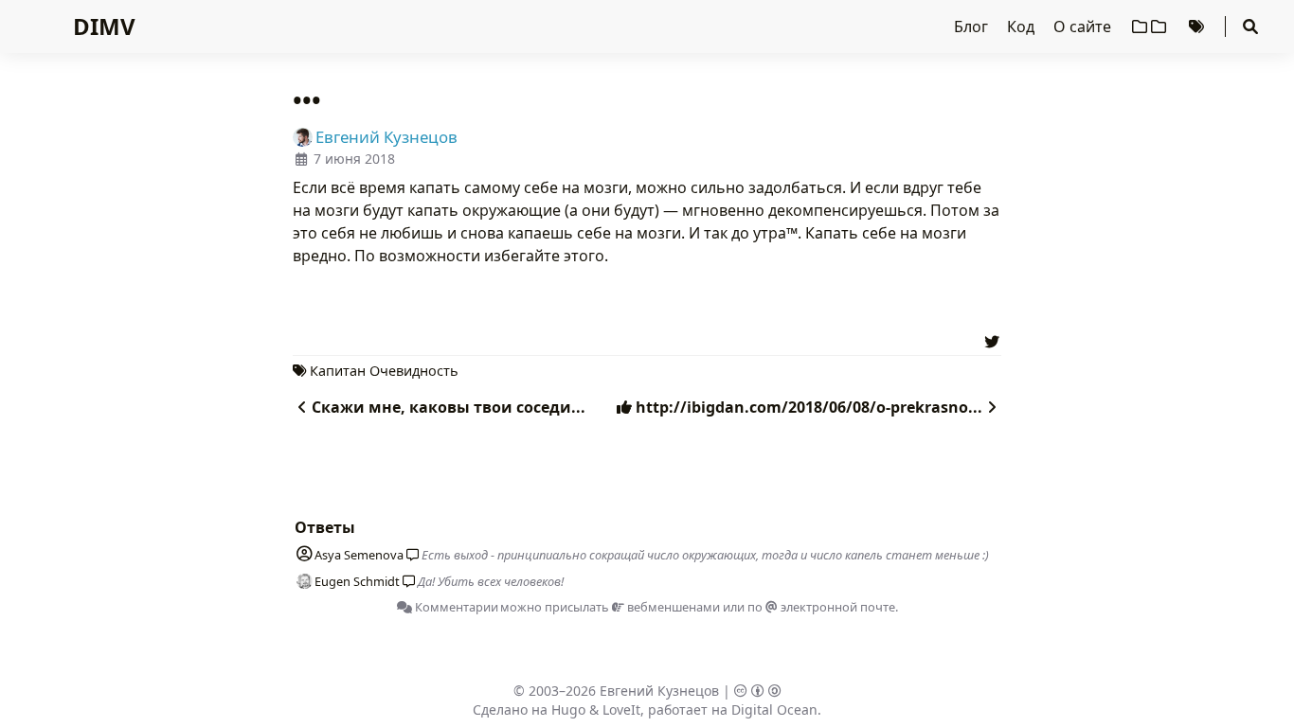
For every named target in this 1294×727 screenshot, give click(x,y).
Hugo (568, 709)
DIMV (104, 26)
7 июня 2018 (354, 159)
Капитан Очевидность (384, 371)
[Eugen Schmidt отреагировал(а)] (405, 581)
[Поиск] (1250, 26)
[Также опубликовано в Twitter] (991, 338)
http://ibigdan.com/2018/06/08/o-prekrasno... (807, 407)
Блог (973, 26)
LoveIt (621, 709)
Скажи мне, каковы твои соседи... (448, 407)
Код (1022, 26)
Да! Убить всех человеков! (491, 581)
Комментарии (455, 606)
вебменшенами (672, 606)
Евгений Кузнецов (659, 691)
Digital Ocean (774, 709)
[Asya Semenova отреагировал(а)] (409, 554)
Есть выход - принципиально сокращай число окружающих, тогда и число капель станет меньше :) (705, 554)
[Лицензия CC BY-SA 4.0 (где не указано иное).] (758, 691)
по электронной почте (821, 606)
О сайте (1084, 26)
